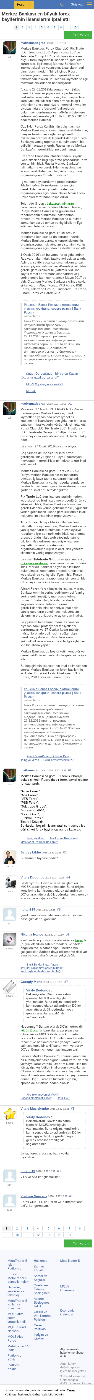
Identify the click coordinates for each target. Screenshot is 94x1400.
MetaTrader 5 (70, 1260)
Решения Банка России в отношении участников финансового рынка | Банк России (52, 308)
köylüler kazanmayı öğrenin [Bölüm (42, 968)
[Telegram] (70, 1335)
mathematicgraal (33, 43)
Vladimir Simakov (34, 1196)
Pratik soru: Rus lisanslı (64, 838)
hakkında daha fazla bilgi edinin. (41, 1394)
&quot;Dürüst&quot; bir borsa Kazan (49, 756)
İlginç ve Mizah (30, 760)
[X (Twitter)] (77, 1335)
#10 (72, 1196)
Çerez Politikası (40, 1327)
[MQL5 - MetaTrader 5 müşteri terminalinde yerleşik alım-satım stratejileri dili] (7, 5)
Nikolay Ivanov (32, 934)
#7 (66, 982)
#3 (65, 852)
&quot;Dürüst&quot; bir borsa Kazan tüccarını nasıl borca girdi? (49, 375)
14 (59, 1235)
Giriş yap (77, 4)
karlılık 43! (63, 1098)
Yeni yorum (81, 34)
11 (27, 1235)
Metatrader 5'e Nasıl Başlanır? (39, 842)
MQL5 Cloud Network (17, 1329)
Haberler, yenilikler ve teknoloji (16, 1291)
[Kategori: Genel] (8, 27)
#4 (68, 877)
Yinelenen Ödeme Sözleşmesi (42, 1289)
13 (48, 1235)
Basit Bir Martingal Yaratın (43, 964)
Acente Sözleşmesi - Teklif (43, 1302)
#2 (70, 770)
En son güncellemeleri (18, 1278)
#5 (59, 909)
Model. (31, 391)
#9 (59, 1171)
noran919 (28, 909)
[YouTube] (63, 1343)
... (68, 27)
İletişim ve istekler (41, 1336)
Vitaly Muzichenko (35, 1108)
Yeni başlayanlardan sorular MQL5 (42, 971)
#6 (67, 934)
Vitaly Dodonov (32, 877)
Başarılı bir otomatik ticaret (37, 1098)
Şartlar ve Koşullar (41, 1278)
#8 (73, 1108)
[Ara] (62, 4)
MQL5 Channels (67, 1288)
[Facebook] (63, 1335)
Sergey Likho (31, 852)
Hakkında (40, 1260)
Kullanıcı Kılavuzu (17, 1304)
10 (17, 1235)
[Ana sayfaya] (3, 27)
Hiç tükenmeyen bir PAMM (43, 1094)
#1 (70, 403)
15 (75, 27)
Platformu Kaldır (14, 1367)
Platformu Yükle (14, 1357)
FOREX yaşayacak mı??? (44, 384)
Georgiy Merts (31, 982)
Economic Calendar (67, 1312)
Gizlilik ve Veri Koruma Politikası (43, 1315)
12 (38, 1235)
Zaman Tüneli (39, 1268)
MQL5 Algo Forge (16, 1338)
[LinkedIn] (70, 1343)
